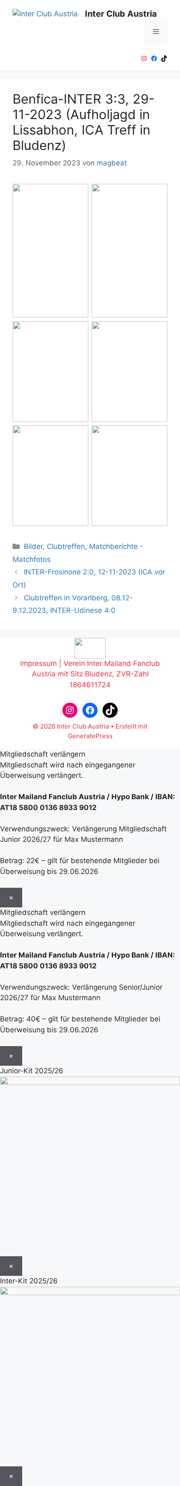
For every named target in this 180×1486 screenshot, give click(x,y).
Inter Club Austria (121, 14)
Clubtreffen (66, 546)
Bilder (33, 546)
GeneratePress (90, 736)
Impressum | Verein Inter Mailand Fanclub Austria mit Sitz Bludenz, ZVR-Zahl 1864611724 (90, 674)
